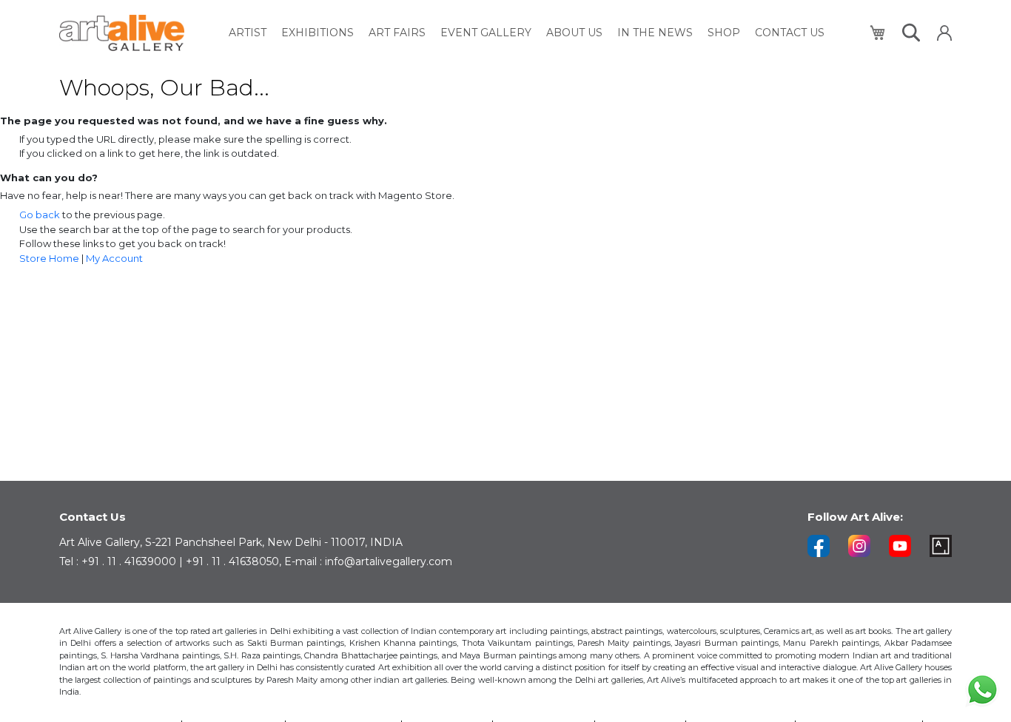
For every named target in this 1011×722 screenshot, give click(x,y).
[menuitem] (247, 33)
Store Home (49, 258)
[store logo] (121, 33)
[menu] (526, 33)
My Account (114, 258)
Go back (39, 214)
